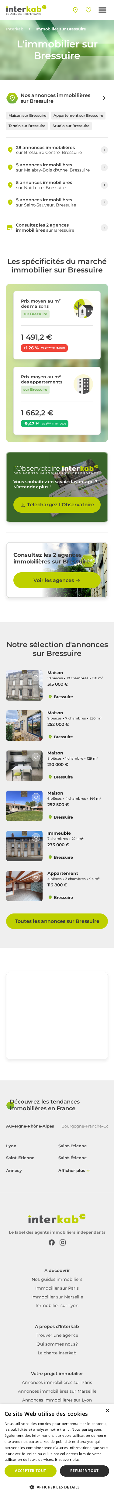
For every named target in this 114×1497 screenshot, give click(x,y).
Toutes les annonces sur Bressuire (57, 921)
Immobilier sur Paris (57, 1288)
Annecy (14, 1170)
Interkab (14, 29)
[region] (57, 1017)
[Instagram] (63, 1242)
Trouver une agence (57, 1335)
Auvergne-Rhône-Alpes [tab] (30, 1126)
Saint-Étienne (72, 1146)
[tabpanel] (57, 1159)
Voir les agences (53, 580)
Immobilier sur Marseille (57, 1297)
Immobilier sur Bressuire (61, 29)
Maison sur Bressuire (27, 115)
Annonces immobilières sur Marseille (57, 1391)
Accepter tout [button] (30, 1470)
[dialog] (57, 1450)
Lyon (11, 1146)
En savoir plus (67, 1459)
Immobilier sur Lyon (57, 1305)
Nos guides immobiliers (57, 1279)
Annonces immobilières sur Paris (57, 1382)
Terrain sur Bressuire (27, 125)
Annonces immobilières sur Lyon (57, 1400)
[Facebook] (52, 1242)
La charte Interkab (57, 1353)
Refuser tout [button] (84, 1470)
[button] (57, 1486)
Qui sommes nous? (57, 1344)
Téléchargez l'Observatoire (60, 505)
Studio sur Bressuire (71, 125)
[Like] (36, 677)
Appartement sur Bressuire (78, 115)
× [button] (107, 1411)
